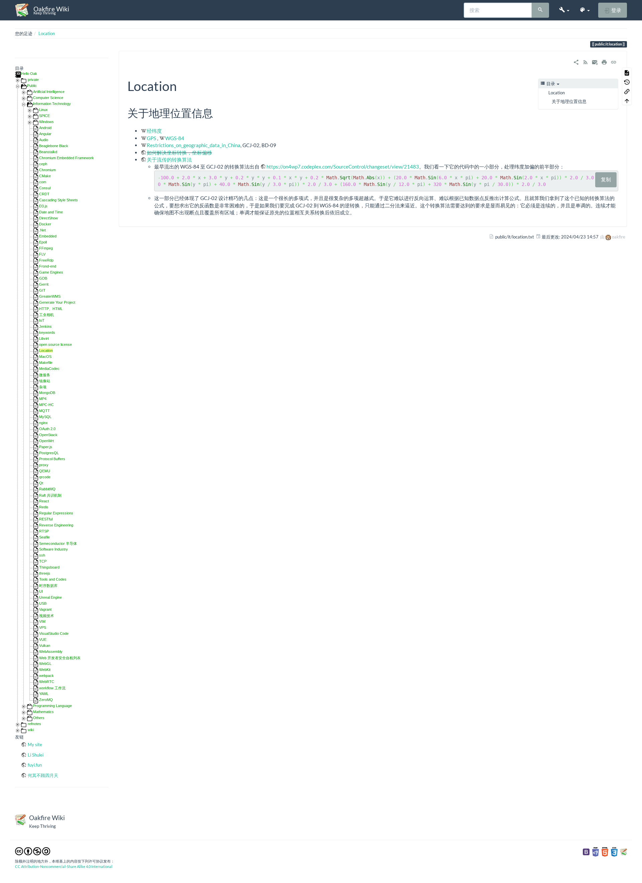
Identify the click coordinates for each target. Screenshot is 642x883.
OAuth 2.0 (47, 429)
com (42, 182)
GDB (43, 278)
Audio (43, 140)
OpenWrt (46, 441)
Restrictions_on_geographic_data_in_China (193, 145)
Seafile (44, 537)
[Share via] (576, 61)
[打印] (604, 61)
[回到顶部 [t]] (627, 100)
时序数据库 (48, 586)
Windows (46, 122)
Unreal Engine (50, 597)
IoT (41, 320)
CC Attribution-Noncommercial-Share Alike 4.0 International (63, 866)
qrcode (44, 477)
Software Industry (53, 549)
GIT (42, 290)
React (44, 501)
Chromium (47, 170)
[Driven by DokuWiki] (623, 851)
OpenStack (48, 435)
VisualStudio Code (54, 633)
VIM (42, 621)
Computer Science (48, 98)
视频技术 (46, 616)
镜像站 (44, 381)
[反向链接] (627, 91)
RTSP (44, 531)
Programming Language (52, 706)
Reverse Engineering (56, 525)
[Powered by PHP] (595, 851)
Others (38, 718)
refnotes (34, 724)
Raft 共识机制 (50, 495)
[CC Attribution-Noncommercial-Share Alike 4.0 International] (32, 850)
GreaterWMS (50, 296)
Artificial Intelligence (49, 92)
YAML (43, 694)
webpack (46, 676)
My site (35, 744)
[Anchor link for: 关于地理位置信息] (218, 112)
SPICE (44, 116)
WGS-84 (174, 138)
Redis (43, 507)
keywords (47, 332)
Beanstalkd (48, 152)
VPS (42, 627)
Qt (41, 483)
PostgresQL (49, 453)
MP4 (42, 399)
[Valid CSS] (614, 851)
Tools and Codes (53, 579)
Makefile (45, 363)
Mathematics (43, 712)
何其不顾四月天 (43, 775)
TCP (42, 561)
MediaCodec (49, 369)
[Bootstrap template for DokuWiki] (586, 851)
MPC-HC (46, 405)
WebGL (45, 664)
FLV (42, 254)
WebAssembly (51, 652)
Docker (45, 224)
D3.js (43, 206)
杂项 (42, 387)
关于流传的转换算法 (169, 160)
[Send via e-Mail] (595, 61)
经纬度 (154, 131)
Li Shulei (35, 755)
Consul (44, 188)
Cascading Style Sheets (58, 200)
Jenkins (45, 326)
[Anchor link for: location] (183, 85)
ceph (43, 164)
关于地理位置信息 (569, 101)
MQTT (44, 411)
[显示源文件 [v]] (627, 72)
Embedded (48, 236)
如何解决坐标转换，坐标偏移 (179, 153)
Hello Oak (29, 74)
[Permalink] (614, 61)
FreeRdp (46, 260)
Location (46, 33)
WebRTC (46, 682)
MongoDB (47, 393)
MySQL (45, 417)
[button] (564, 10)
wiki (31, 730)
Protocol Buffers (52, 459)
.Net (42, 230)
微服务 (44, 375)
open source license (55, 344)
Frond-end (47, 266)
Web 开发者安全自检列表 (60, 658)
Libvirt (44, 338)
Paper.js (45, 447)
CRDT (44, 194)
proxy (43, 465)
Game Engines (51, 272)
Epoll (43, 242)
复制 (606, 180)
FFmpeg (46, 248)
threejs (44, 573)
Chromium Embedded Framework (66, 158)
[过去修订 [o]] (627, 81)
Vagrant (45, 609)
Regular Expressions (56, 513)
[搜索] (540, 10)
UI (41, 591)
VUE (42, 639)
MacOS (45, 357)
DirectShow (48, 218)
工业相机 (46, 315)
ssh (42, 555)
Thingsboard (49, 567)
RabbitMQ (47, 489)
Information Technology (52, 104)
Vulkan (44, 646)
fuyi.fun (35, 765)
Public (32, 86)
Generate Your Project (57, 302)
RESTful (45, 519)
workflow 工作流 (52, 688)
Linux (43, 110)
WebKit (44, 670)
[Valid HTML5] (605, 851)
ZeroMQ (46, 700)
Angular (45, 134)
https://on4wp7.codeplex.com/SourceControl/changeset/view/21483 (342, 167)
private (33, 80)
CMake (45, 176)
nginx (43, 423)
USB (42, 603)
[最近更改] (585, 61)
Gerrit (43, 284)
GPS (151, 138)
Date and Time (51, 212)
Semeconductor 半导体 (58, 544)
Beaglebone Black (53, 146)
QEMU (44, 471)
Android (45, 128)
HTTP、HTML (51, 309)
